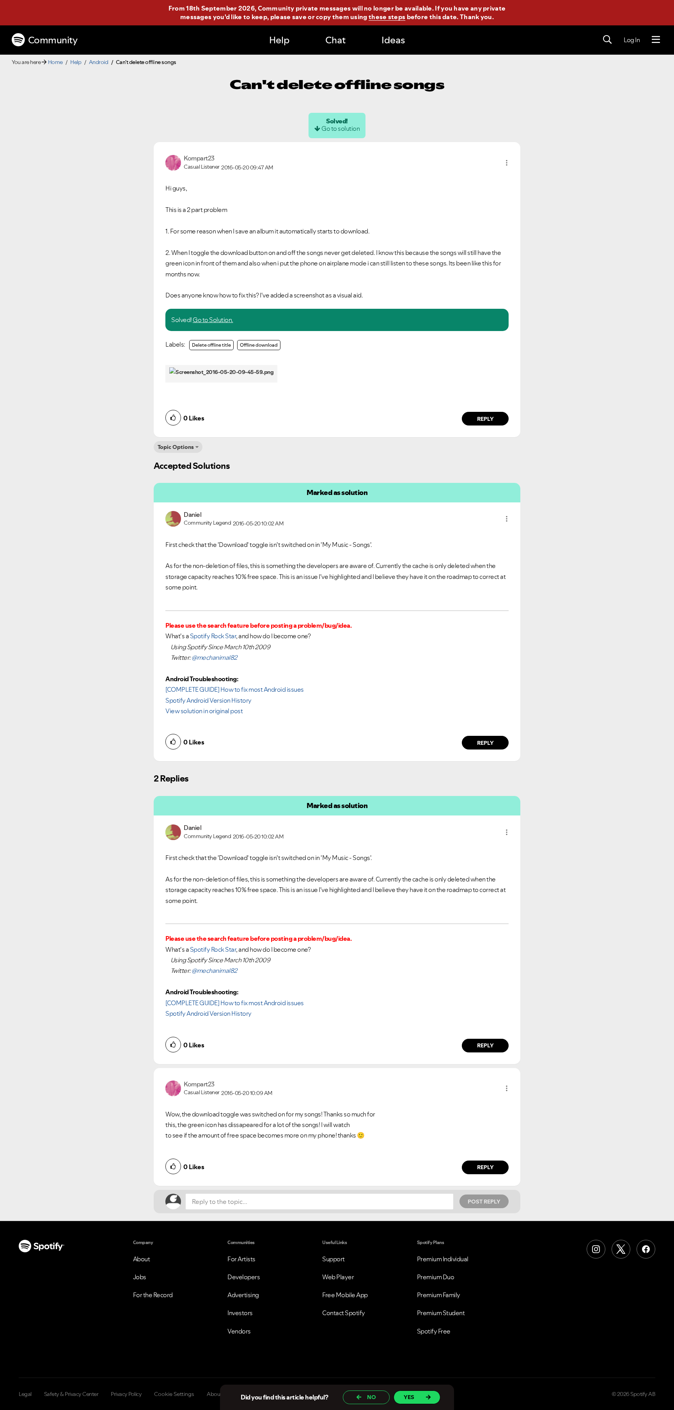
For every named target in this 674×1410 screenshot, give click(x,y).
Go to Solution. (213, 319)
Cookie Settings (174, 1394)
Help (279, 40)
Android (98, 62)
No (371, 1397)
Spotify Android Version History (208, 700)
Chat (335, 40)
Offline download (259, 345)
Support (333, 1259)
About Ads (219, 1394)
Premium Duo (435, 1277)
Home (55, 62)
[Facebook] (646, 1249)
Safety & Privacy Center (71, 1394)
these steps (387, 16)
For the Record (153, 1295)
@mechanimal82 (214, 657)
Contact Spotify (343, 1313)
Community (53, 40)
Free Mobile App (345, 1295)
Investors (240, 1313)
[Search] (607, 40)
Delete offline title (211, 345)
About (141, 1259)
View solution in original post (204, 711)
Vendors (239, 1331)
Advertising (243, 1295)
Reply (485, 419)
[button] (507, 163)
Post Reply (484, 1201)
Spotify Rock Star (213, 636)
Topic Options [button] (176, 447)
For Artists (241, 1259)
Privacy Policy (126, 1394)
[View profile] (173, 162)
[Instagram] (596, 1249)
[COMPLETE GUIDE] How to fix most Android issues (234, 689)
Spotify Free (434, 1331)
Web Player (338, 1277)
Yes (409, 1397)
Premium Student (441, 1313)
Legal (25, 1394)
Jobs (139, 1277)
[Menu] (655, 39)
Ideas (393, 40)
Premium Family (438, 1295)
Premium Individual (442, 1259)
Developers (243, 1277)
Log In (632, 40)
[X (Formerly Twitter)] (621, 1249)
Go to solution (340, 128)
